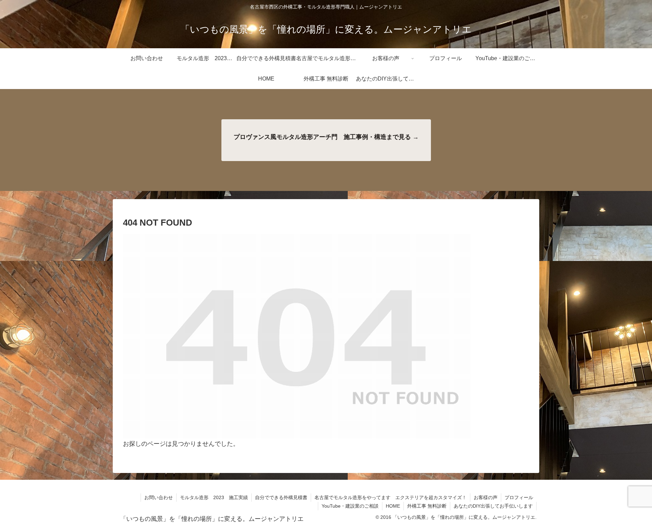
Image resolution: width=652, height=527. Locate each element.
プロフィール (519, 497)
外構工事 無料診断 (427, 506)
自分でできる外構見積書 (281, 497)
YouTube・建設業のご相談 (350, 506)
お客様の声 (485, 497)
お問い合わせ (158, 497)
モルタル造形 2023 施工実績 (214, 497)
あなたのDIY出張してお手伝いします (493, 506)
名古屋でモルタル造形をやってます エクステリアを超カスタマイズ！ (390, 497)
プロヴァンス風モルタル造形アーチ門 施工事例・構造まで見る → (326, 137)
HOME (393, 506)
